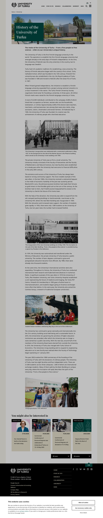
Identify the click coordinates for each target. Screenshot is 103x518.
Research (58, 6)
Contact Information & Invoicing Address (21, 486)
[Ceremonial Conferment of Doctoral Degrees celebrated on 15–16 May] (61, 435)
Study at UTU (49, 6)
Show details (83, 512)
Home (43, 6)
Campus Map (15, 490)
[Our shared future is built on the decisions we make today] (21, 435)
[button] (90, 6)
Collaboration (66, 6)
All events (77, 456)
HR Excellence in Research (19, 492)
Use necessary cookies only (83, 508)
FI (90, 3)
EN (87, 3)
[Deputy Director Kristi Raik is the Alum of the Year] (82, 435)
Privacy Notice (15, 494)
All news (55, 456)
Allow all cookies (83, 502)
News (82, 6)
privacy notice (24, 511)
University (76, 6)
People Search (15, 483)
